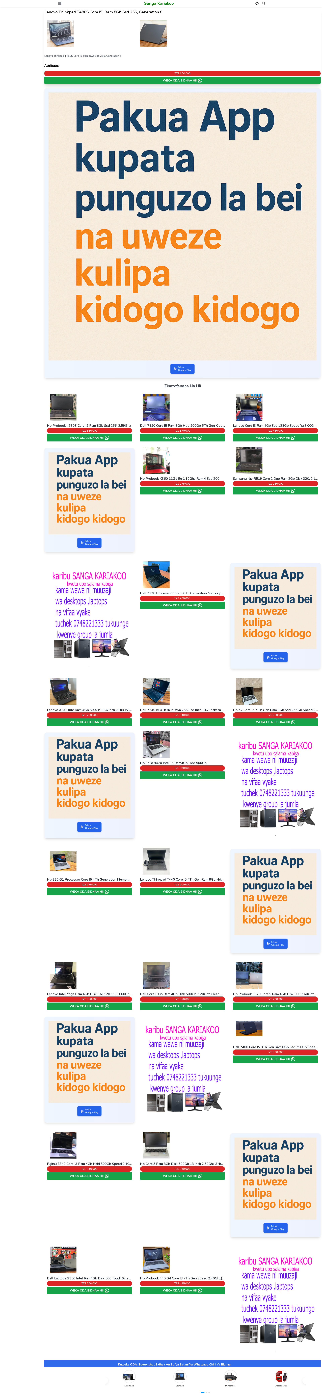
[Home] (257, 3)
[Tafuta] (264, 3)
